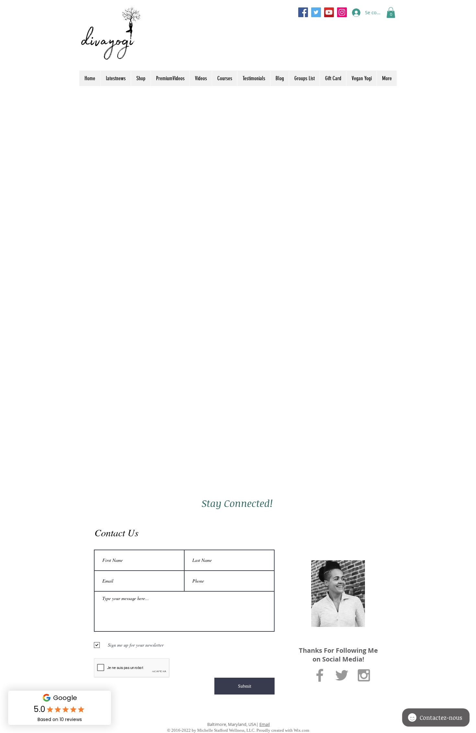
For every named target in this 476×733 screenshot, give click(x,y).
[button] (390, 12)
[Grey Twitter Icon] (341, 675)
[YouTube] (329, 12)
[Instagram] (342, 12)
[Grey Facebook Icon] (319, 675)
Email (264, 724)
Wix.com (301, 730)
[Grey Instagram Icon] (363, 675)
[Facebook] (303, 12)
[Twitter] (316, 12)
